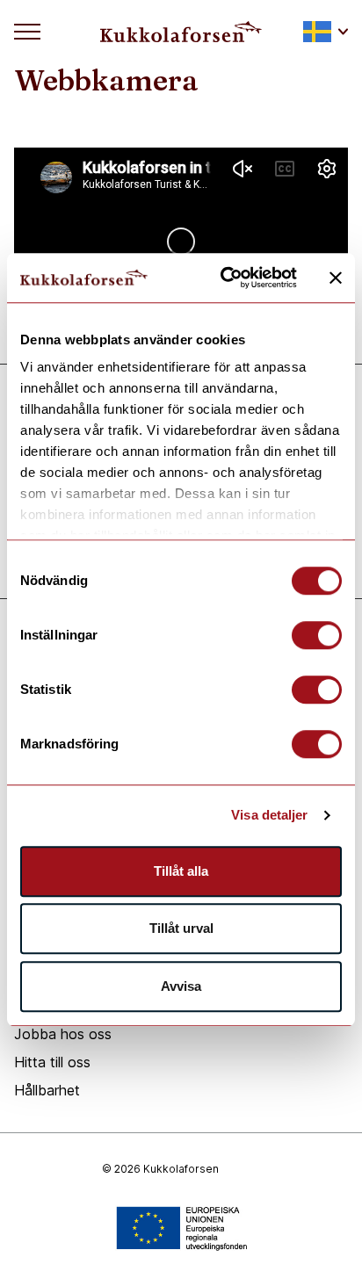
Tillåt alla (181, 871)
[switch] (317, 635)
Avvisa (181, 986)
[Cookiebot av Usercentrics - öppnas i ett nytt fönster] (224, 277)
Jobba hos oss (63, 1034)
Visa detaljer (269, 814)
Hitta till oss (52, 1062)
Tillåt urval (181, 928)
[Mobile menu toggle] (27, 32)
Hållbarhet (47, 1090)
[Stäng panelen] (335, 277)
